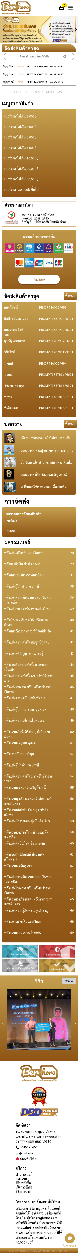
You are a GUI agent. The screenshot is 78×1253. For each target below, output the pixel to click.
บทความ (21, 1179)
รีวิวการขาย (23, 1191)
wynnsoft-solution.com (53, 1250)
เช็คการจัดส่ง (24, 1187)
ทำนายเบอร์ (24, 1174)
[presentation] (3, 28)
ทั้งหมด (70, 295)
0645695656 (29, 1147)
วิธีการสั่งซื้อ (23, 1183)
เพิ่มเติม (10, 530)
